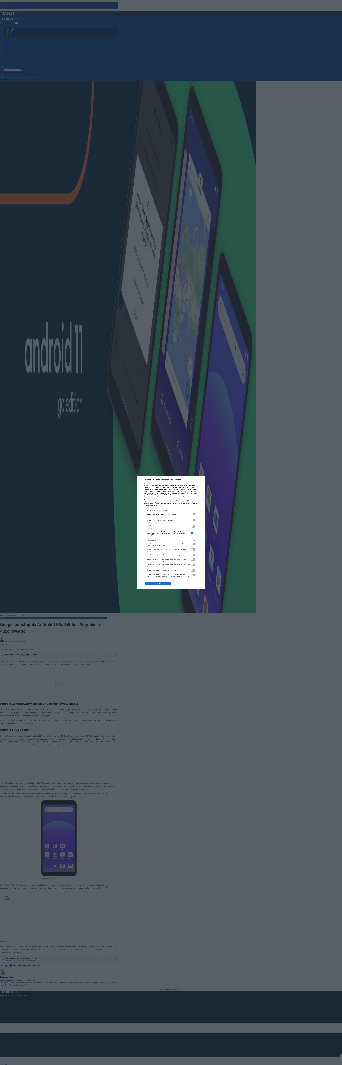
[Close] (202, 479)
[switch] (193, 514)
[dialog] (171, 532)
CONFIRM (158, 583)
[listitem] (171, 510)
